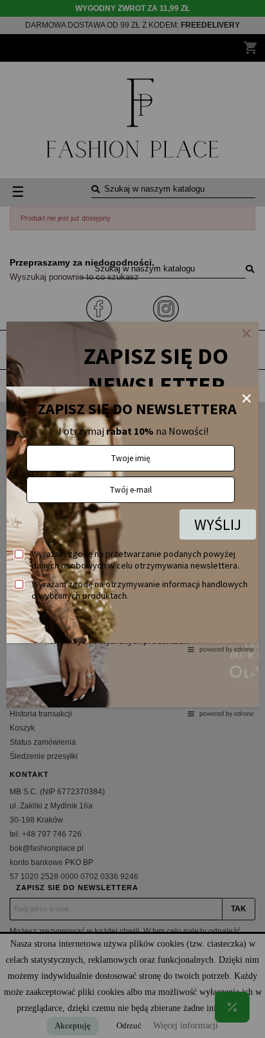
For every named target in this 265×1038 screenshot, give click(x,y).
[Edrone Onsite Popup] (132, 519)
